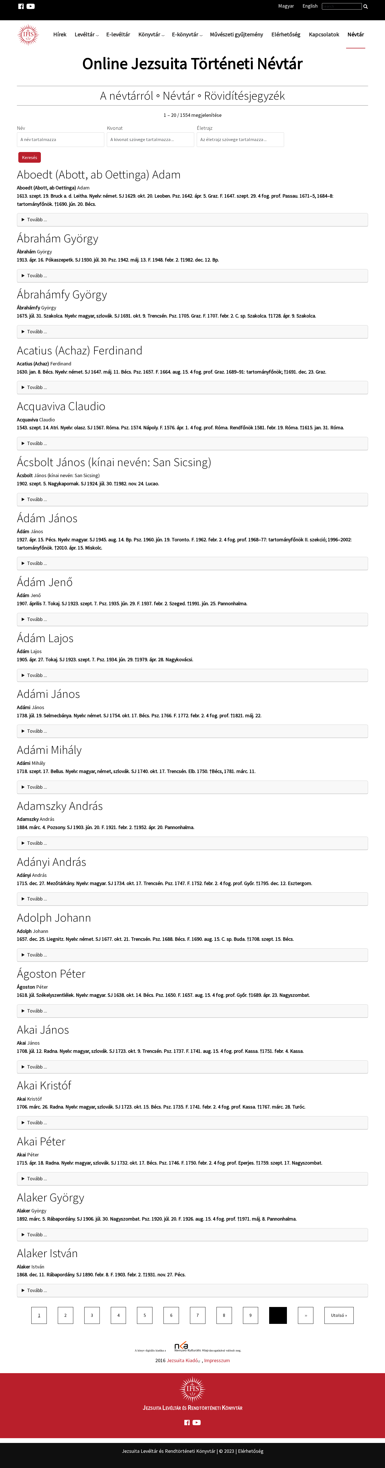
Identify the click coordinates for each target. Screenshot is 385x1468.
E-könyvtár (185, 34)
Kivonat (115, 128)
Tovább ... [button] (37, 219)
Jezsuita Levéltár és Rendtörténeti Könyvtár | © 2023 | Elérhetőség (193, 1451)
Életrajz (205, 128)
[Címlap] (30, 34)
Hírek (59, 34)
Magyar (286, 6)
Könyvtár (149, 34)
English (310, 6)
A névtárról (126, 95)
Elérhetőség (285, 34)
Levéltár (84, 34)
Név (21, 128)
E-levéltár (118, 34)
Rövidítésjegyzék (244, 95)
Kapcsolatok (324, 34)
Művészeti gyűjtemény (236, 34)
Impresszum (217, 1360)
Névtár (356, 34)
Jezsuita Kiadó (182, 1360)
